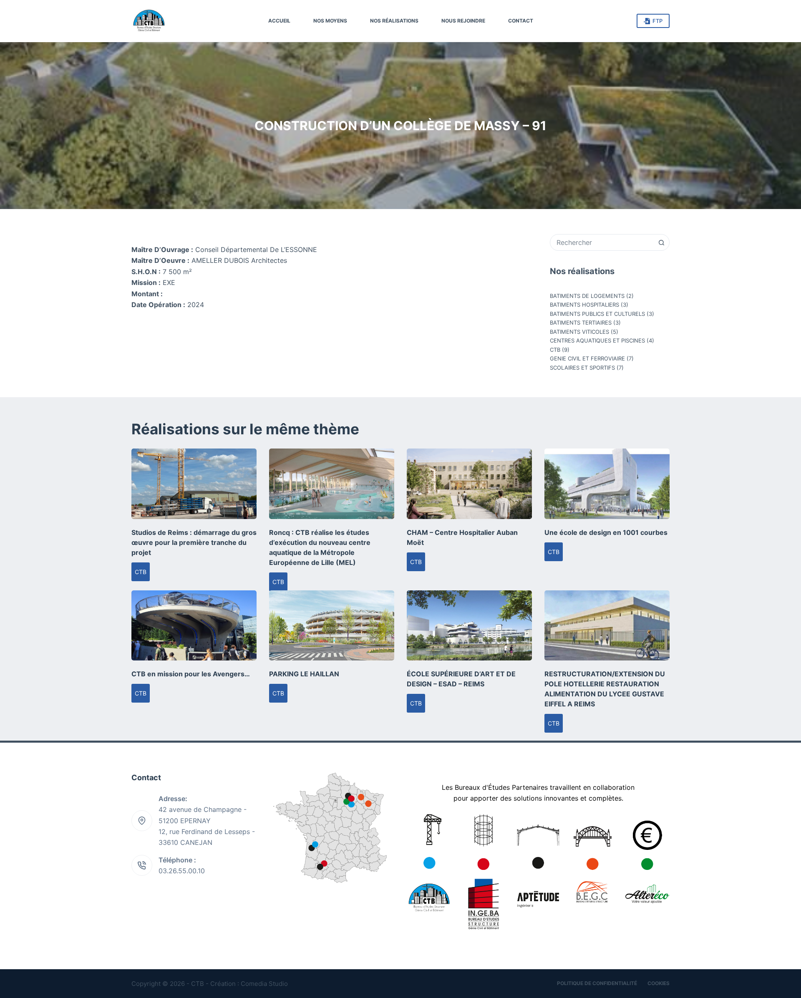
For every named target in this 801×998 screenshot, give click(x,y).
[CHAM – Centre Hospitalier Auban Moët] (469, 484)
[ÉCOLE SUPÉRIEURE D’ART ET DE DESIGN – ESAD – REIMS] (469, 625)
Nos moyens (330, 21)
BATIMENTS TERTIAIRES (581, 322)
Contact (520, 21)
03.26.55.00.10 (182, 871)
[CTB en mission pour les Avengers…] (194, 625)
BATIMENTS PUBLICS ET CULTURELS (597, 313)
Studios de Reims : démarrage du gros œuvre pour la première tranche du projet (194, 542)
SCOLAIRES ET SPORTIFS (582, 367)
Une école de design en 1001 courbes (606, 532)
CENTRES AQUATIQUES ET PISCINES (597, 340)
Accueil (279, 21)
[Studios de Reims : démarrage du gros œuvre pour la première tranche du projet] (194, 484)
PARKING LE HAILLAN (304, 674)
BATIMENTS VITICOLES (579, 331)
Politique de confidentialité (597, 983)
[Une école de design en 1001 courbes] (607, 484)
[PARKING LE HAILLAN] (331, 625)
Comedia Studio (264, 984)
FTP (657, 21)
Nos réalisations (394, 21)
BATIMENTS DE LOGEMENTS (587, 295)
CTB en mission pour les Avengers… (190, 674)
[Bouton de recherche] (661, 242)
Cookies (658, 983)
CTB (555, 349)
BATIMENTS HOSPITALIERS (584, 304)
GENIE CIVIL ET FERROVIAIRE (587, 358)
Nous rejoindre (463, 21)
